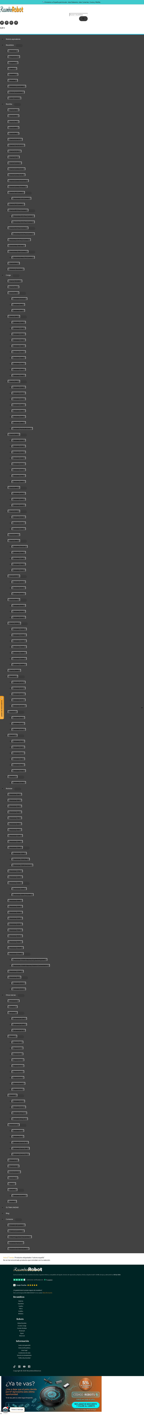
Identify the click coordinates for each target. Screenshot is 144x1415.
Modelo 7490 (19, 564)
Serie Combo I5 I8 (16, 175)
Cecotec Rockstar (22, 1328)
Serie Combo (14, 163)
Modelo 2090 (19, 387)
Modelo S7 (18, 1131)
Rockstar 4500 (15, 912)
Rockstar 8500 (15, 936)
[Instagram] (7, 23)
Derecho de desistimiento (24, 1355)
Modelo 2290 (19, 393)
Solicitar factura (16, 1243)
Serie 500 (13, 110)
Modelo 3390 (19, 452)
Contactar (9, 1219)
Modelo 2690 (19, 417)
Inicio (5, 1257)
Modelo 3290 (19, 446)
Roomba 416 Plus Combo (23, 222)
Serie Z (12, 777)
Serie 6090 (14, 535)
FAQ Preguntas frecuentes (19, 1237)
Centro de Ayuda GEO (24, 1345)
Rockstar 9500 (15, 942)
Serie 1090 (14, 316)
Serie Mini (13, 263)
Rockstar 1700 (15, 871)
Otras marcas (11, 995)
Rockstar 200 (15, 794)
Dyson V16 (18, 1089)
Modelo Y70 (18, 753)
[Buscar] (83, 18)
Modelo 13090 (19, 647)
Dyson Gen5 (18, 1083)
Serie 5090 (14, 511)
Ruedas (12, 80)
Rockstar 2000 (15, 877)
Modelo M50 (18, 694)
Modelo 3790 (19, 476)
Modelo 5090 (19, 517)
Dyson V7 (17, 1048)
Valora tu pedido (16, 1231)
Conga (8, 275)
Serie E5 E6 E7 (15, 139)
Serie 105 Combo (16, 192)
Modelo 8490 (19, 594)
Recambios (10, 45)
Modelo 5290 (19, 523)
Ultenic (12, 1007)
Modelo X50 (18, 718)
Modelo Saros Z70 (20, 1154)
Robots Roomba (16, 269)
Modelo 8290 (19, 588)
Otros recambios (16, 92)
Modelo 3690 (19, 470)
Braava (12, 1013)
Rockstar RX (14, 977)
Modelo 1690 (19, 358)
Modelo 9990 (19, 617)
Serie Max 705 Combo (18, 251)
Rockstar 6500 (15, 924)
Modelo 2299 (19, 399)
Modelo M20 (18, 688)
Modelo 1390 (19, 340)
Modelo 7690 (19, 570)
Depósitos (14, 57)
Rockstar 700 (15, 818)
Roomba (9, 104)
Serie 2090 (14, 381)
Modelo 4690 (19, 505)
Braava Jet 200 (19, 1019)
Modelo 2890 (19, 423)
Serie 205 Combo (16, 204)
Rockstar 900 (15, 830)
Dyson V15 (18, 1078)
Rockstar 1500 (15, 847)
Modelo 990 (18, 305)
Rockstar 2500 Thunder (22, 895)
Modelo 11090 (19, 635)
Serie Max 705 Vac (16, 246)
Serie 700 (13, 122)
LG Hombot (14, 1172)
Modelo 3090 (19, 440)
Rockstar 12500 (15, 971)
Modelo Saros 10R (20, 1148)
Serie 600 (13, 116)
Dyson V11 (18, 1066)
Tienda (11, 1257)
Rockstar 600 (15, 812)
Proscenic (13, 1001)
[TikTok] (2, 23)
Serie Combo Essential (18, 181)
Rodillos (13, 74)
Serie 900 (13, 133)
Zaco (12, 1184)
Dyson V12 (18, 1072)
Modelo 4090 (19, 493)
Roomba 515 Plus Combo (23, 234)
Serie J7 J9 (13, 157)
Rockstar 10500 (15, 948)
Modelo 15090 (19, 659)
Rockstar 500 (15, 806)
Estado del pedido (16, 1225)
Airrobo (13, 1178)
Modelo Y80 (18, 759)
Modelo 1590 (19, 352)
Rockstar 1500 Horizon (22, 865)
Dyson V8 (17, 1054)
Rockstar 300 (15, 800)
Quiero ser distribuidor (18, 1249)
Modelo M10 (18, 682)
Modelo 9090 (19, 605)
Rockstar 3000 (15, 901)
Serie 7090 (14, 541)
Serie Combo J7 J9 (16, 169)
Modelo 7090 (19, 552)
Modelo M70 (18, 700)
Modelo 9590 (19, 611)
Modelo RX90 (19, 989)
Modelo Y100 (19, 771)
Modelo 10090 (19, 629)
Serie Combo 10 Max (17, 187)
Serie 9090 (14, 600)
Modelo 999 (18, 310)
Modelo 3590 (19, 464)
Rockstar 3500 (15, 906)
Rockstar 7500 (15, 930)
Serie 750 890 (15, 281)
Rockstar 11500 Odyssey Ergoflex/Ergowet (29, 960)
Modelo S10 (18, 1101)
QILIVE (12, 1190)
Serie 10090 (14, 623)
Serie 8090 (14, 576)
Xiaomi (12, 1095)
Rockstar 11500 (15, 954)
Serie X (12, 712)
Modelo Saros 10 (20, 1142)
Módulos (20, 1313)
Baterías (13, 51)
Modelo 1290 (19, 334)
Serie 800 (13, 128)
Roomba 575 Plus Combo (19, 240)
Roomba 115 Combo (21, 198)
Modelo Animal (19, 299)
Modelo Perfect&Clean (22, 428)
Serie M (13, 676)
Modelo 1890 (19, 369)
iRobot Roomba (22, 1323)
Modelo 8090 (19, 582)
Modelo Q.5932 (19, 1196)
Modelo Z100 (19, 783)
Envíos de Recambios (24, 1348)
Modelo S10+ (19, 1107)
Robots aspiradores (13, 39)
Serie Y (12, 735)
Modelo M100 (19, 706)
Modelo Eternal (19, 546)
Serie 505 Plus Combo (18, 228)
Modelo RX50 (19, 983)
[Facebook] (16, 23)
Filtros (12, 69)
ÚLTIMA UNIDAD (12, 1207)
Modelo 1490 (19, 346)
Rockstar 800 (15, 824)
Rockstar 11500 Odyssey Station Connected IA (31, 965)
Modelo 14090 (19, 653)
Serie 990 (13, 293)
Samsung (13, 1166)
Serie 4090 (14, 487)
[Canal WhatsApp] (11, 23)
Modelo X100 (19, 729)
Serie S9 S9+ (14, 151)
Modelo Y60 (18, 747)
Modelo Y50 (18, 741)
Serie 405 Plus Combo (18, 210)
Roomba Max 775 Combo (23, 257)
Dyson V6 (17, 1042)
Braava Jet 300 (19, 1024)
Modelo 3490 (19, 458)
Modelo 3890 (19, 482)
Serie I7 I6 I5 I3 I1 (16, 145)
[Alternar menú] (19, 45)
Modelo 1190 (19, 328)
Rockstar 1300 (15, 842)
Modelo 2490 (19, 405)
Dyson (12, 1036)
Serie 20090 (14, 670)
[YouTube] (24, 1367)
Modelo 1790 (19, 364)
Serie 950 (13, 287)
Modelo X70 (18, 723)
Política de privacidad (24, 1358)
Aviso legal (24, 1350)
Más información (47, 1293)
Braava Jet (22, 1331)
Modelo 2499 (19, 411)
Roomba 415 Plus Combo (23, 216)
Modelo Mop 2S (20, 1119)
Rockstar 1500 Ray (20, 859)
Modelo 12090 (19, 641)
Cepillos (13, 63)
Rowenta (13, 1160)
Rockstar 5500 (15, 918)
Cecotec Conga (22, 1326)
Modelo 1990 (19, 375)
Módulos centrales (17, 86)
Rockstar (9, 788)
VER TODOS (14, 98)
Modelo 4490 (19, 499)
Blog (7, 1213)
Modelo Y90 (18, 765)
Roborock (13, 1125)
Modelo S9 (18, 1137)
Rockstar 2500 (15, 883)
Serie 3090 (14, 434)
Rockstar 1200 (15, 836)
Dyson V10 (18, 1060)
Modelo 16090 (19, 664)
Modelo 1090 (19, 322)
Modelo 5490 (19, 529)
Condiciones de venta (24, 1353)
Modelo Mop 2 (19, 1113)
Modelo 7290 (19, 558)
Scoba (12, 1201)
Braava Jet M (18, 1030)
